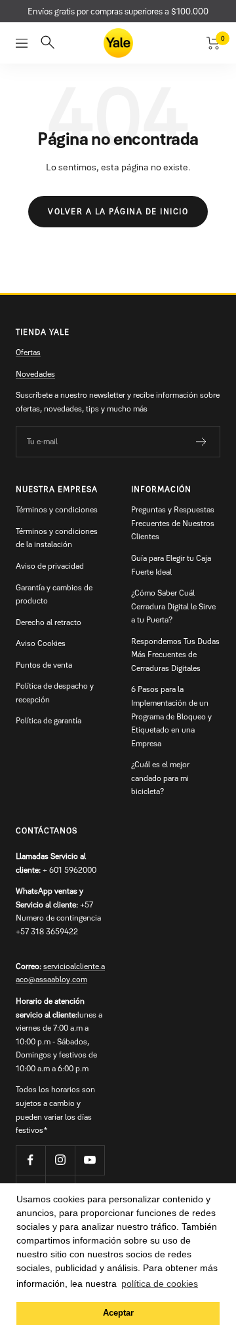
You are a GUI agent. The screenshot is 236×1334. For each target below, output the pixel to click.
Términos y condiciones (57, 509)
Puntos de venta (44, 665)
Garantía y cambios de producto (54, 594)
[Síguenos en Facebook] (30, 1160)
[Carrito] (213, 43)
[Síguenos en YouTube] (89, 1160)
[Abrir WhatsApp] (203, 1301)
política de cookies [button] (159, 1283)
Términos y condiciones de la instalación (57, 538)
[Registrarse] (201, 441)
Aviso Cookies (41, 643)
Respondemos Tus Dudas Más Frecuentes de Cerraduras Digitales (175, 654)
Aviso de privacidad (50, 566)
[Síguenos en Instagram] (60, 1160)
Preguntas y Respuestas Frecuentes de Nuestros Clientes (172, 523)
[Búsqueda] (47, 43)
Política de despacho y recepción (55, 692)
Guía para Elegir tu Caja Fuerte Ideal (171, 565)
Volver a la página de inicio (118, 211)
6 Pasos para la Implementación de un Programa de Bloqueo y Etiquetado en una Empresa (171, 716)
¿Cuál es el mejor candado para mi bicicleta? (160, 777)
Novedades (35, 374)
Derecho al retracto (48, 622)
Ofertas (28, 352)
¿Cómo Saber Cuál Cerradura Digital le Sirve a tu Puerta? (173, 606)
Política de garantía (48, 720)
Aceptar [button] (118, 1313)
